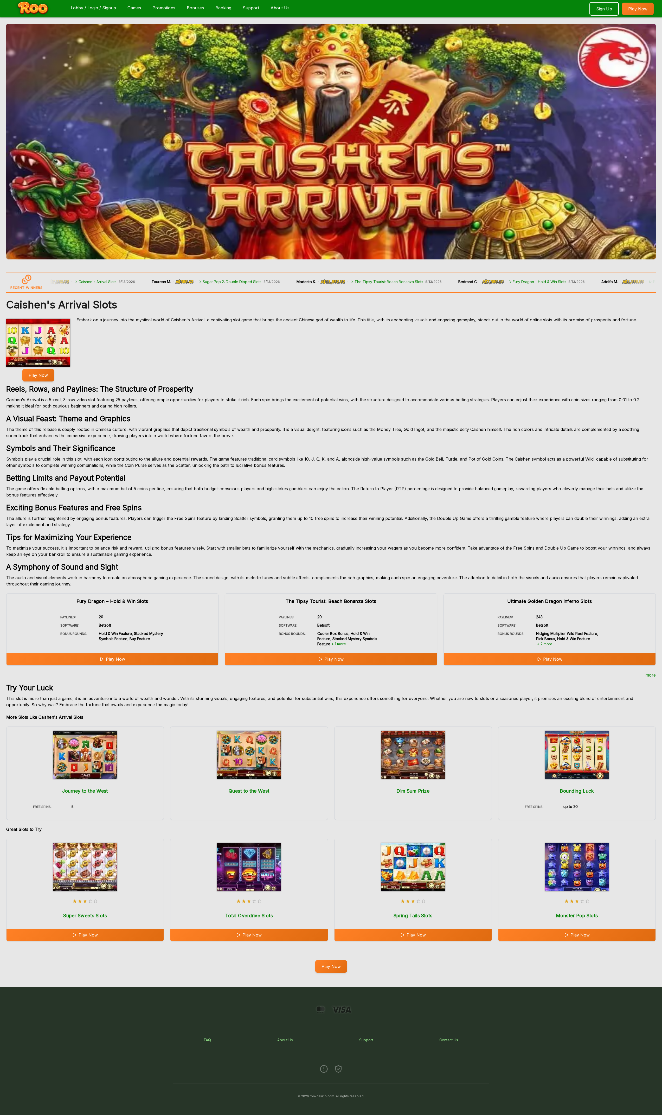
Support (251, 7)
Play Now (637, 8)
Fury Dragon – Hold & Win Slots (479, 281)
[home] (34, 14)
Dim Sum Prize (412, 791)
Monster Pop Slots (577, 915)
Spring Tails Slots (413, 915)
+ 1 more (338, 644)
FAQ (207, 1040)
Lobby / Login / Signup (93, 7)
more (650, 675)
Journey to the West (85, 791)
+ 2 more (544, 644)
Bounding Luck (577, 791)
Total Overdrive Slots (249, 915)
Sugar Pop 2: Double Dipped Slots (172, 281)
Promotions (163, 7)
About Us (280, 7)
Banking (223, 7)
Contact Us (448, 1040)
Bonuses (195, 7)
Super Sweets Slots (85, 915)
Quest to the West (249, 791)
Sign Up (604, 8)
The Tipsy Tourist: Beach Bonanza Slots (328, 281)
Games (134, 7)
